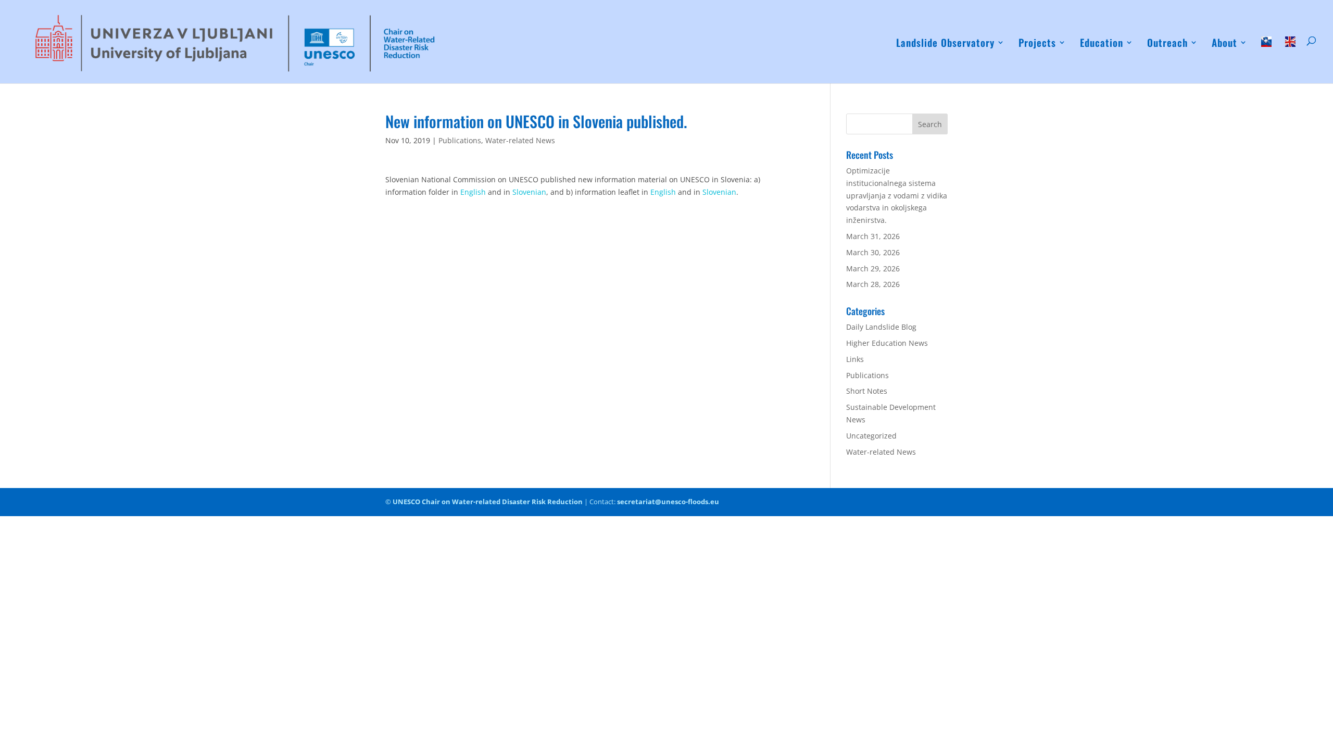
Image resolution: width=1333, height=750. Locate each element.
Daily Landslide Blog (881, 327)
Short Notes (866, 391)
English (474, 192)
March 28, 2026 (873, 284)
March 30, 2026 (873, 252)
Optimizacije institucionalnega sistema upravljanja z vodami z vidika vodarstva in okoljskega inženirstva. (896, 195)
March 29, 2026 (873, 268)
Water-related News (520, 140)
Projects (1037, 44)
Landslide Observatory (945, 44)
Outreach (1167, 44)
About (1224, 44)
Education (1101, 44)
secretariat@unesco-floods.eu (668, 501)
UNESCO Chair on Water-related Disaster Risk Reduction (488, 501)
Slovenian (529, 192)
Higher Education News (887, 343)
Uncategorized (871, 436)
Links (855, 359)
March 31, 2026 (873, 236)
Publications (459, 140)
